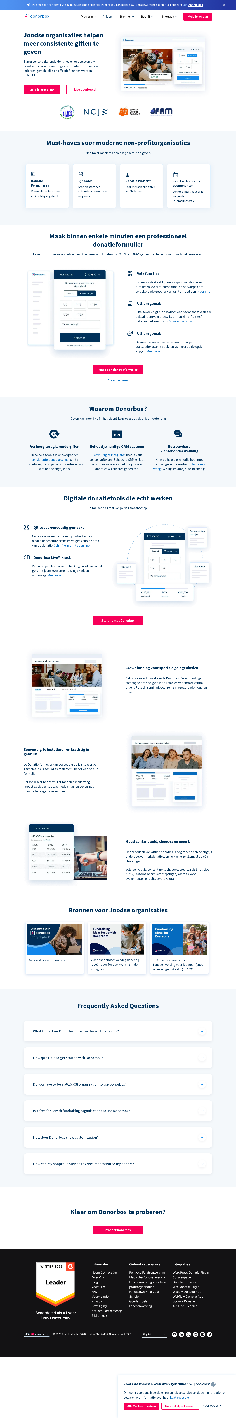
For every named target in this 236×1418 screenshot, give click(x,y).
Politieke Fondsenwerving (147, 1272)
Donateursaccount (181, 321)
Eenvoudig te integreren (109, 455)
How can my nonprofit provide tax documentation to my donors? (83, 1163)
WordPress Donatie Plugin (191, 1272)
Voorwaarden (101, 1296)
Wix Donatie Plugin (186, 1287)
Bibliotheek (99, 1315)
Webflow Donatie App (188, 1296)
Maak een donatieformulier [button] (118, 369)
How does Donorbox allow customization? (66, 1137)
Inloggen (168, 16)
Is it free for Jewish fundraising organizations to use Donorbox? (81, 1110)
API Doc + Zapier (185, 1306)
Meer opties (210, 1405)
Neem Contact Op (104, 1272)
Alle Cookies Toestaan (141, 1406)
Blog (95, 1282)
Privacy (97, 1301)
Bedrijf (145, 16)
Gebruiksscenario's (144, 1264)
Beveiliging (99, 1306)
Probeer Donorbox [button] (118, 1230)
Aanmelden (195, 4)
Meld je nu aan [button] (198, 16)
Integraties (181, 1264)
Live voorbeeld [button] (85, 89)
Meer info (204, 291)
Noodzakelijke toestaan (180, 1406)
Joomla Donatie (184, 1301)
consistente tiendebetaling (50, 459)
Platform (87, 16)
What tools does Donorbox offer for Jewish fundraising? (76, 1031)
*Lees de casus (118, 380)
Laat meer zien (180, 1397)
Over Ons (98, 1277)
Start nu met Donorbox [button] (118, 620)
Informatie (100, 1264)
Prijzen (107, 16)
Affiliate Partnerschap (107, 1311)
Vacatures (98, 1287)
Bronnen (125, 16)
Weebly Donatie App (187, 1291)
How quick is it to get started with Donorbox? (68, 1057)
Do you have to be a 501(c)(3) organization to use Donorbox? (80, 1084)
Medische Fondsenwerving (147, 1277)
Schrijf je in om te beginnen (72, 545)
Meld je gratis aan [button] (42, 89)
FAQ (94, 1291)
